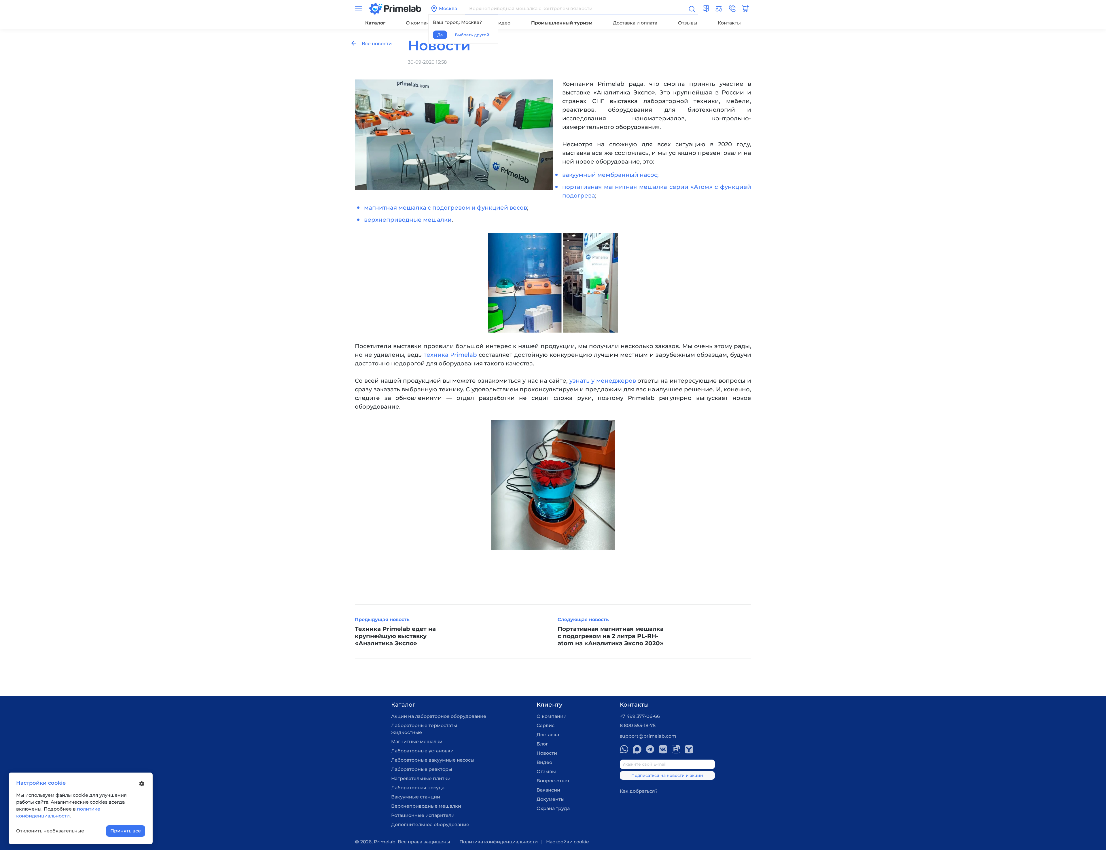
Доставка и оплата (635, 23)
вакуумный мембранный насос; (610, 174)
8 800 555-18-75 (638, 725)
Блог (542, 744)
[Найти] (691, 8)
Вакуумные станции (415, 797)
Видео (502, 23)
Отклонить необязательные (50, 831)
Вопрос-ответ (553, 780)
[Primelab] (395, 8)
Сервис (545, 725)
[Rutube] (676, 749)
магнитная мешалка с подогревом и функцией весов (445, 207)
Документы (551, 799)
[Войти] (705, 8)
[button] (732, 8)
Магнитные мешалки (416, 741)
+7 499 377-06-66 (640, 716)
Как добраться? (639, 791)
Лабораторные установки (422, 751)
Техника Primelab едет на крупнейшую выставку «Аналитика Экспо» (395, 636)
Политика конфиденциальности (498, 842)
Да (440, 34)
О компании (421, 23)
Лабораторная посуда (417, 787)
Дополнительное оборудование (430, 824)
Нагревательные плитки (420, 778)
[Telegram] (650, 749)
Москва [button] (448, 8)
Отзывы (687, 23)
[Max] (637, 749)
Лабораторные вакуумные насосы (432, 760)
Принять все (125, 831)
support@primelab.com (648, 736)
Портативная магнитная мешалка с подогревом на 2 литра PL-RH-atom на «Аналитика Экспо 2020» (611, 636)
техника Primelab (450, 354)
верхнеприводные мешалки (408, 219)
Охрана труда (553, 808)
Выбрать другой (472, 34)
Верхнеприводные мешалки (426, 806)
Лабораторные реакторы (421, 769)
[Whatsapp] (624, 749)
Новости (547, 753)
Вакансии (548, 790)
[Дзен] (689, 749)
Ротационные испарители (422, 815)
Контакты (729, 23)
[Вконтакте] (663, 749)
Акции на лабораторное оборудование (438, 716)
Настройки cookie (567, 842)
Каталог (375, 23)
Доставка (548, 734)
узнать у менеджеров (602, 380)
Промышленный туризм (561, 23)
